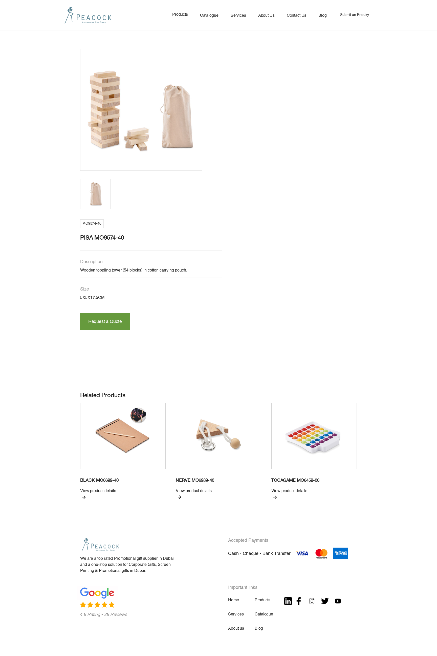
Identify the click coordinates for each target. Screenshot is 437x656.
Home (233, 600)
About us (236, 629)
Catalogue (264, 614)
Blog (259, 629)
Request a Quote (105, 321)
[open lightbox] (141, 110)
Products (262, 600)
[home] (88, 15)
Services (236, 614)
